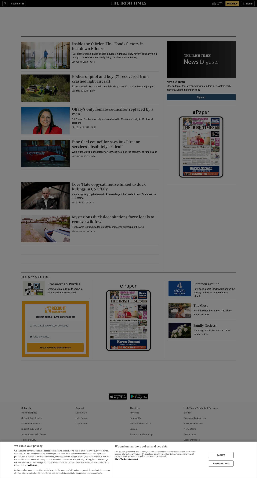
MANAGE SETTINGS (221, 463)
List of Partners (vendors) (126, 459)
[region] (128, 459)
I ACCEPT (221, 455)
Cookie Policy (33, 465)
